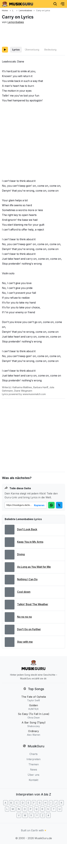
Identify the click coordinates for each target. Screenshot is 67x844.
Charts (33, 754)
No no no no (24, 616)
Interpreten (33, 759)
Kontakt (33, 780)
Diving (21, 554)
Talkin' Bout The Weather (32, 604)
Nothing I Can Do (27, 579)
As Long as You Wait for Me (34, 566)
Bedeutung (50, 49)
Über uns (33, 774)
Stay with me (25, 641)
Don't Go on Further (29, 629)
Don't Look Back (27, 529)
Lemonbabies (15, 22)
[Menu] (62, 4)
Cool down (23, 591)
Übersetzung (32, 49)
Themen (33, 764)
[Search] (55, 4)
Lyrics (16, 49)
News (33, 769)
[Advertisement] (33, 35)
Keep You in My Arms (30, 541)
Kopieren (39, 505)
